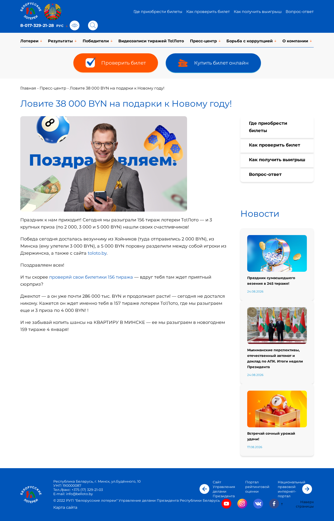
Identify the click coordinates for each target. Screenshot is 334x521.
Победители (96, 41)
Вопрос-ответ (300, 11)
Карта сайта (65, 507)
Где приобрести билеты (158, 11)
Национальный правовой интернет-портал (291, 489)
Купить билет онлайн (221, 63)
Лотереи (29, 41)
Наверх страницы (305, 504)
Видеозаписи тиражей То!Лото (151, 41)
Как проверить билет (208, 11)
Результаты (60, 41)
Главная (28, 88)
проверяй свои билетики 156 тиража (91, 277)
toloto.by (97, 253)
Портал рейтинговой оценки (257, 487)
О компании (295, 41)
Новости (259, 213)
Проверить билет (123, 63)
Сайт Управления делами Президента (224, 489)
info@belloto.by (79, 494)
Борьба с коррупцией (249, 41)
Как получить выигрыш (258, 11)
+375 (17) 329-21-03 (87, 489)
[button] (204, 489)
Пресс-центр (203, 41)
